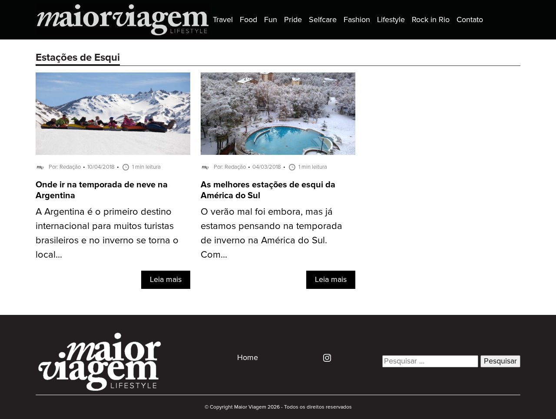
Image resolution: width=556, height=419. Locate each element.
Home (247, 358)
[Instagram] (323, 357)
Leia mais (166, 280)
